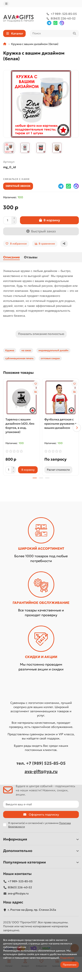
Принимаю (69, 964)
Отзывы (30, 257)
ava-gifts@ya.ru (41, 771)
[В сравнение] (35, 392)
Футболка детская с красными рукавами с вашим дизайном (60, 423)
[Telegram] (49, 23)
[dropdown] (6, 3)
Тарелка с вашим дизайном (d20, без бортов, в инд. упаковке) (19, 425)
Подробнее (67, 957)
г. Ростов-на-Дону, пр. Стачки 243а (32, 910)
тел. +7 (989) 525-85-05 (41, 763)
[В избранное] (35, 384)
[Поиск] (74, 33)
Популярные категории (24, 862)
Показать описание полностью (41, 334)
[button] (5, 428)
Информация (15, 839)
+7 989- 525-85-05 (64, 14)
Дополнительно (17, 851)
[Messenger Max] (62, 23)
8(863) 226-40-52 (63, 18)
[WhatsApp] (55, 23)
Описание (11, 257)
